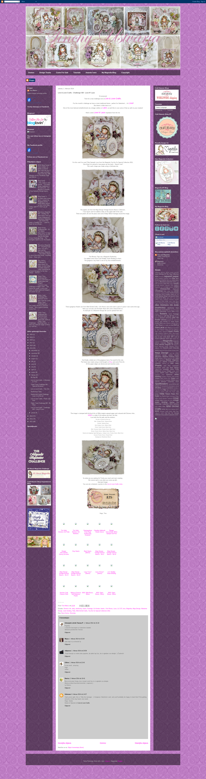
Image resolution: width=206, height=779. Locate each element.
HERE (90, 415)
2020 (31, 334)
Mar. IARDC (176, 353)
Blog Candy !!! (42, 196)
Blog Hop (157, 281)
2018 (31, 340)
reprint (162, 372)
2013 (31, 416)
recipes (157, 372)
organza (164, 363)
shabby (177, 376)
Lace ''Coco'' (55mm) (88, 572)
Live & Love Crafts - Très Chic (40, 389)
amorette (176, 272)
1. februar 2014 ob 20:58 (79, 651)
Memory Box (171, 358)
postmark (166, 369)
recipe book (175, 371)
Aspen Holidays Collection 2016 (163, 278)
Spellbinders (161, 383)
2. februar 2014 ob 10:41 (77, 678)
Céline (67, 662)
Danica (67, 678)
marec (33, 372)
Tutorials (76, 73)
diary (177, 302)
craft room (169, 298)
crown (170, 301)
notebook (158, 363)
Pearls (158, 365)
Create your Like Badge (173, 248)
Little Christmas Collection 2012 (163, 333)
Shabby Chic (159, 378)
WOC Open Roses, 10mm (111, 593)
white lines (161, 406)
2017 (31, 343)
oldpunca (68, 651)
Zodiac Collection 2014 (171, 414)
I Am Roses (109, 608)
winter (163, 409)
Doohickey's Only (36, 391)
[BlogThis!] (82, 606)
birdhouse (169, 280)
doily (73, 608)
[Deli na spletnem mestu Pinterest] (88, 606)
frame (84, 608)
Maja (177, 350)
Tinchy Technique (170, 396)
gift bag (166, 316)
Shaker (173, 378)
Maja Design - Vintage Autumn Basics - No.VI (64, 573)
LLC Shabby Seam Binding (111, 572)
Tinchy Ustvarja (31, 97)
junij (32, 364)
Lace (115, 608)
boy (168, 283)
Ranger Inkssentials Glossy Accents (64, 552)
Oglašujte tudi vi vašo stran (34, 102)
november (34, 353)
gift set (177, 316)
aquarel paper (171, 276)
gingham (162, 317)
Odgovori (67, 632)
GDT (156, 316)
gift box (172, 316)
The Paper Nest (174, 391)
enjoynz (107, 761)
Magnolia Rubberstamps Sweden (167, 350)
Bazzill (160, 280)
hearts (103, 608)
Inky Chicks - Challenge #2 (42, 261)
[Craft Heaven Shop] (161, 244)
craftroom (166, 299)
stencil (177, 386)
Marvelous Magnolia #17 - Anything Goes (44, 246)
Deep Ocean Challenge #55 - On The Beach (44, 229)
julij (32, 361)
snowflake (168, 380)
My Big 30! (34, 377)
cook (172, 291)
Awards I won (91, 73)
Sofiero (173, 380)
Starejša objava (141, 743)
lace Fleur (168, 327)
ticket (156, 394)
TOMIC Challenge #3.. (163, 256)
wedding (176, 404)
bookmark (160, 283)
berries (164, 280)
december (34, 350)
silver (177, 378)
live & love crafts (160, 337)
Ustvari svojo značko (32, 153)
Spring (170, 384)
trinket (156, 398)
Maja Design (136, 608)
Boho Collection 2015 (169, 281)
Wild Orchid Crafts (81, 611)
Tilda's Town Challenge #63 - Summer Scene (43, 297)
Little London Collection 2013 (171, 335)
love (124, 608)
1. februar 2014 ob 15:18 (91, 623)
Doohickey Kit (166, 310)
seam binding (67, 611)
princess (164, 371)
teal (171, 390)
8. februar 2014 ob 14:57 (79, 694)
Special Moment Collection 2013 (167, 381)
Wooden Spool (164, 411)
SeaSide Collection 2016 (167, 376)
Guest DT (176, 319)
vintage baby (159, 400)
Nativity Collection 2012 (171, 361)
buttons (176, 285)
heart (172, 321)
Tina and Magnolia (163, 255)
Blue (161, 282)
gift (163, 316)
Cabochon (157, 287)
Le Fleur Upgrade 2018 (161, 329)
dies (157, 305)
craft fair (176, 294)
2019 (31, 337)
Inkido (166, 325)
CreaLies (171, 299)
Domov (31, 73)
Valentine (164, 398)
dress (171, 310)
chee (156, 289)
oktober (33, 356)
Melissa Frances (163, 358)
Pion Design (174, 367)
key (172, 325)
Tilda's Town (170, 394)
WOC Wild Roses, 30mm (87, 593)
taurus (168, 390)
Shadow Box (167, 378)
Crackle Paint (169, 294)
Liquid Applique (163, 331)
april (32, 369)
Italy (170, 325)
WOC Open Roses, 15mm (99, 593)
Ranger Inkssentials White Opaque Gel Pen (111, 532)
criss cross (164, 301)
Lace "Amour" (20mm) (99, 572)
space (177, 380)
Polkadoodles (158, 369)
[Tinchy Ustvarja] (29, 101)
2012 (31, 419)
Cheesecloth (165, 289)
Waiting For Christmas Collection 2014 (167, 403)
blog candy (175, 280)
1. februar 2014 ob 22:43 (77, 662)
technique (157, 391)
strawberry (164, 388)
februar (33, 375)
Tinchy (164, 396)
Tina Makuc (33, 90)
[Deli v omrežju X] (84, 606)
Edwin (157, 311)
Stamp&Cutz (165, 386)
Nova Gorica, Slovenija (68, 613)
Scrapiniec (169, 374)
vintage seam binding (167, 401)
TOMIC (177, 396)
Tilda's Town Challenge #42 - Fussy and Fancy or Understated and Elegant (44, 280)
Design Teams (45, 73)
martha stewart (174, 355)
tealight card (175, 390)
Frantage (90, 608)
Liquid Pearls (173, 331)
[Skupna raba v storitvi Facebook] (86, 606)
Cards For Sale (62, 73)
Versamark (170, 398)
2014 (31, 348)
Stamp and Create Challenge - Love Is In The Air (40, 395)
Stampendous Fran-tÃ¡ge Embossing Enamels (87, 533)
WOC (157, 411)
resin (166, 372)
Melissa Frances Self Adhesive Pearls (76, 594)
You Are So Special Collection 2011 (99, 611)
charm (176, 287)
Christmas (159, 291)
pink (165, 365)
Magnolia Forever (174, 346)
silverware (157, 380)
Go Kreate (96, 608)
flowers (163, 313)
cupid (174, 301)
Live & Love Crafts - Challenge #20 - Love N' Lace (40, 408)
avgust (33, 358)
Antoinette (161, 276)
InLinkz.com (61, 602)
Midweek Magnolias (172, 360)
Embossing (163, 311)
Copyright (125, 73)
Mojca (67, 639)
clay (165, 291)
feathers (169, 311)
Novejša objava (64, 743)
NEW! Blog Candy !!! (44, 165)
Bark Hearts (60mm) (87, 551)
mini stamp (158, 361)
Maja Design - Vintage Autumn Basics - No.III (112, 552)
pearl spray (174, 363)
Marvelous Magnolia (161, 356)
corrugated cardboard (160, 292)
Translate (170, 110)
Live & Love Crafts (84, 703)
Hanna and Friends (161, 321)
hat (169, 321)
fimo (173, 311)
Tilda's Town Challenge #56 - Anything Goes (43, 314)
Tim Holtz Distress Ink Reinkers (76, 532)
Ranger (169, 371)
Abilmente (157, 272)
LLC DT (119, 608)
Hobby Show (159, 323)
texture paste (164, 391)
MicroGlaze (162, 360)
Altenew (163, 272)
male (170, 353)
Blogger (120, 761)
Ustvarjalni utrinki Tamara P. (74, 623)
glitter (174, 318)
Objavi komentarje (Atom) (76, 747)
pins (168, 367)
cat (162, 287)
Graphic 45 (170, 319)
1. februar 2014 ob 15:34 (76, 639)
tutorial (160, 398)
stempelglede (171, 386)
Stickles (158, 388)
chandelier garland (168, 287)
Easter (177, 310)
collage (168, 291)
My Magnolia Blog (109, 73)
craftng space (159, 299)
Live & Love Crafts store (114, 484)
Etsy (110, 362)
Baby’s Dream (161, 263)
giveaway (168, 317)
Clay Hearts (76, 551)
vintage (176, 398)
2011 (31, 421)
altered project (169, 272)
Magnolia (129, 608)
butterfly (176, 283)
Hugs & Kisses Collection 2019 (171, 323)
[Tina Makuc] (29, 151)
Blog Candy (41, 181)
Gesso (160, 316)
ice (164, 325)
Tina (160, 396)
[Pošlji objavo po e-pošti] (80, 606)
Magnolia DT (169, 344)
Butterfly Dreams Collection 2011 (164, 285)
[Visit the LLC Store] (64, 524)
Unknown (68, 694)
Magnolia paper (168, 348)
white (156, 406)
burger (171, 283)
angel (156, 274)
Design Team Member (169, 302)
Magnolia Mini (158, 348)
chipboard (176, 289)
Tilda (73, 611)
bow (165, 283)
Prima (172, 369)
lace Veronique (175, 327)
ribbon (172, 372)
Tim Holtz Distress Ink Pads (64, 531)
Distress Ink (67, 608)
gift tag (157, 317)
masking (171, 356)
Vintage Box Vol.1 (168, 400)
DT (174, 310)
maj (32, 367)
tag (164, 390)
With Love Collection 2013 (172, 409)
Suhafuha (170, 388)
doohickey (79, 608)
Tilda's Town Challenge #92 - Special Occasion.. (39, 385)
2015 (31, 345)
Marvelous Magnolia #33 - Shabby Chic (44, 213)
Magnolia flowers (163, 346)
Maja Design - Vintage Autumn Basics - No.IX (76, 573)
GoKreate (164, 320)
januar (33, 413)
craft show (176, 298)
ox (168, 363)
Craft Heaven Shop (161, 296)
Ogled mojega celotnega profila (37, 93)
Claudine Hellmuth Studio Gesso (99, 531)
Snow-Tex (162, 380)
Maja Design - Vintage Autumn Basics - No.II (100, 552)
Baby (173, 278)
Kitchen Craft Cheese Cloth (64, 593)
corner (176, 291)
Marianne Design (161, 355)
